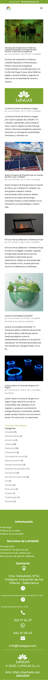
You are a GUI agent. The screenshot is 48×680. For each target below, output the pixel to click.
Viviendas (9, 501)
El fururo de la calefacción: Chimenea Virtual (24, 239)
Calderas (8, 444)
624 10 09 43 (23, 633)
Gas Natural (9, 321)
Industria (9, 485)
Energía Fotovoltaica (14, 464)
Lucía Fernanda (13, 54)
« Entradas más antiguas (15, 425)
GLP (6, 481)
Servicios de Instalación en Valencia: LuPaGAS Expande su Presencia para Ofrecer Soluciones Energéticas (21, 49)
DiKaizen (22, 675)
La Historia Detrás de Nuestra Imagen (21, 108)
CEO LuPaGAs (13, 242)
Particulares (10, 489)
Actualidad (37, 54)
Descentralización (12, 460)
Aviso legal (6, 527)
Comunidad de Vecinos (14, 456)
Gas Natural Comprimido (24, 321)
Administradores (12, 436)
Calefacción (10, 448)
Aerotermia (10, 440)
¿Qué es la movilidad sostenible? (19, 315)
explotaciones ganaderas (16, 468)
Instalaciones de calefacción (15, 553)
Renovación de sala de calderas (17, 556)
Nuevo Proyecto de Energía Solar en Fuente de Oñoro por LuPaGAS (24, 176)
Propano (8, 493)
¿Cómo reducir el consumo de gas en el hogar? (22, 386)
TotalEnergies (11, 497)
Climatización (10, 452)
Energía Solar (7, 546)
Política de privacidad (11, 534)
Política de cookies (10, 530)
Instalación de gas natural (14, 549)
